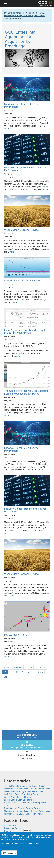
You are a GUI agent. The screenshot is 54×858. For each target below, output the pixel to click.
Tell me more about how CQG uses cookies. (20, 843)
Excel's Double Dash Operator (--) (19, 799)
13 (23, 672)
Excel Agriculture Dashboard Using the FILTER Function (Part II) (25, 331)
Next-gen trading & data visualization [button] (27, 746)
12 (17, 672)
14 (28, 672)
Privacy (27, 830)
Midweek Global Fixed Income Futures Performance (25, 169)
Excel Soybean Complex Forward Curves (22, 808)
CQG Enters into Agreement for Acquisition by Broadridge (20, 39)
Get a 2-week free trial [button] (27, 736)
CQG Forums (10, 825)
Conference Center (12, 828)
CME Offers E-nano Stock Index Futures (21, 794)
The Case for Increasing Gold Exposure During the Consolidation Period (26, 392)
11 (11, 672)
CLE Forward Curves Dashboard (22, 280)
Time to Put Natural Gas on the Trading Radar (24, 785)
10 (6, 672)
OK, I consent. (9, 852)
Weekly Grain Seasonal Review (21, 229)
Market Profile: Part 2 (16, 634)
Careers (7, 830)
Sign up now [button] (27, 756)
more (6, 128)
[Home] (45, 3)
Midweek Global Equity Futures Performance (21, 105)
